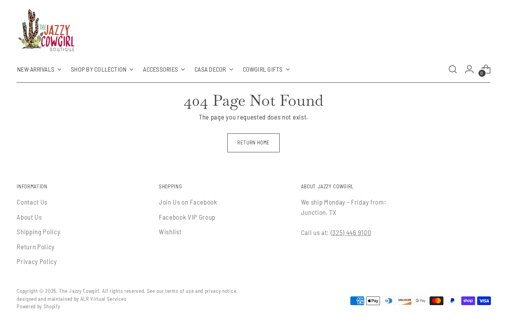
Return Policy (36, 247)
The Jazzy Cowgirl (79, 291)
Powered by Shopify (38, 306)
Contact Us (32, 202)
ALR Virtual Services (103, 299)
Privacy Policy (37, 261)
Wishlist (170, 231)
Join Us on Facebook (188, 202)
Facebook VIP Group (187, 217)
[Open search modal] (453, 69)
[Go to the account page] (469, 69)
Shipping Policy (38, 231)
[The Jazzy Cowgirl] (46, 32)
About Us (29, 217)
